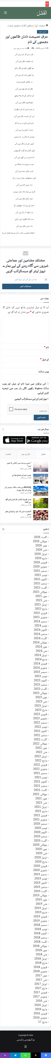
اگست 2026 (40, 537)
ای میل (44, 359)
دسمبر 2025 (40, 571)
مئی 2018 (41, 954)
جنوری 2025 (40, 617)
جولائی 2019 (40, 895)
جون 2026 (41, 545)
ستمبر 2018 (40, 937)
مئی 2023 (41, 701)
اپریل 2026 (40, 554)
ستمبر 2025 (40, 583)
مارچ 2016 (41, 1009)
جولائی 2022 (40, 744)
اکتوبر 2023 (40, 680)
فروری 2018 (40, 967)
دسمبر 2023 (40, 672)
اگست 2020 (40, 840)
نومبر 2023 (41, 676)
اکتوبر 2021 (40, 781)
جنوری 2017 (40, 996)
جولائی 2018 (40, 946)
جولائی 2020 (40, 845)
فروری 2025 (40, 613)
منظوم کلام (27, 26)
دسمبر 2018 (40, 925)
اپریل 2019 (40, 908)
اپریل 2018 (40, 959)
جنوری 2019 (40, 921)
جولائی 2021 (40, 794)
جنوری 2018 (40, 971)
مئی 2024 (41, 651)
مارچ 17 (42, 1022)
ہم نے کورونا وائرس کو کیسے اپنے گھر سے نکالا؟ (18, 501)
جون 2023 (41, 697)
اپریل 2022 (40, 756)
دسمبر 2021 (40, 773)
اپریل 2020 (40, 857)
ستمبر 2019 (40, 887)
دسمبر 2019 (40, 874)
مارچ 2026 (41, 558)
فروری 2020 (40, 866)
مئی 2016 (41, 1001)
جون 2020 (41, 849)
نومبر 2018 (41, 929)
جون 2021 (41, 798)
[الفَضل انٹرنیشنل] (42, 13)
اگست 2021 (40, 790)
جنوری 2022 (40, 769)
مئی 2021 (41, 803)
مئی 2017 (41, 980)
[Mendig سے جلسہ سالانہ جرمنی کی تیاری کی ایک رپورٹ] (40, 491)
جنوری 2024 (40, 668)
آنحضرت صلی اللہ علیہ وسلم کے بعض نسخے (18, 513)
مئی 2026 (41, 550)
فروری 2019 (40, 916)
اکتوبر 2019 (40, 883)
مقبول (43, 454)
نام (46, 347)
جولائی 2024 (40, 642)
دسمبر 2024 (40, 621)
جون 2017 (41, 975)
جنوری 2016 (40, 1018)
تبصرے (8, 454)
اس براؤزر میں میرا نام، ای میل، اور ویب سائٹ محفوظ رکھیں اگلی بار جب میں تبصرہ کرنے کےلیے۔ (25, 388)
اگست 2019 (40, 891)
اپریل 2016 (40, 1005)
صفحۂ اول (40, 26)
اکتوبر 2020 (40, 832)
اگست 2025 (40, 588)
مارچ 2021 (41, 811)
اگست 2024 (40, 638)
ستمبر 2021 (40, 786)
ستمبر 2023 (40, 684)
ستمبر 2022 (40, 735)
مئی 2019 (41, 904)
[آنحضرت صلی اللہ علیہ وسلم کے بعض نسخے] (40, 515)
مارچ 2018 (41, 963)
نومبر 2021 (41, 777)
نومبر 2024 (41, 625)
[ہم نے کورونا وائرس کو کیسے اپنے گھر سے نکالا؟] (40, 503)
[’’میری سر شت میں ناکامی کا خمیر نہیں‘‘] (40, 467)
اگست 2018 (40, 942)
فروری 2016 (40, 1013)
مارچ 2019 (41, 912)
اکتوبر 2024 (40, 630)
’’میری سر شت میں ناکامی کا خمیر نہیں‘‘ (19, 465)
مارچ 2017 (41, 988)
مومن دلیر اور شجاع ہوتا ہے (21, 475)
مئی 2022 (41, 752)
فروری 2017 (40, 992)
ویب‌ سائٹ (43, 371)
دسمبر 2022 (40, 722)
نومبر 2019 (41, 878)
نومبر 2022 (41, 727)
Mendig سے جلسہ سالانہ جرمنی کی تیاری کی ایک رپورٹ (17, 489)
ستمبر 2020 (40, 836)
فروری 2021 (40, 815)
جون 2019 (41, 899)
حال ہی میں (25, 454)
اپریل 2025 (40, 604)
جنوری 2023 (40, 718)
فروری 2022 (40, 765)
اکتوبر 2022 (40, 731)
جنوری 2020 (40, 870)
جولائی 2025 (40, 592)
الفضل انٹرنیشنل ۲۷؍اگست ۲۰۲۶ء (27, 4)
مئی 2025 (41, 600)
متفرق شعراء (13, 26)
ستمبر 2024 (40, 634)
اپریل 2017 (40, 984)
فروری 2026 (40, 562)
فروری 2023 (40, 714)
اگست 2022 (40, 739)
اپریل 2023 (40, 706)
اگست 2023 (40, 689)
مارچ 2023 (41, 710)
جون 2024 (41, 647)
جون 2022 (41, 748)
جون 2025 (41, 596)
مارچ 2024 (41, 659)
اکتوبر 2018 (40, 933)
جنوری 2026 (40, 566)
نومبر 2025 (41, 575)
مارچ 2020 (41, 862)
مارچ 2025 (41, 609)
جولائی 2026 (40, 541)
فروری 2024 (40, 663)
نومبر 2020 (41, 828)
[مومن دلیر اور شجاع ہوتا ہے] (40, 479)
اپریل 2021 (40, 807)
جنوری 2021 (40, 819)
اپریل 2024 (40, 655)
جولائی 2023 (40, 693)
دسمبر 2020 (40, 824)
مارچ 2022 (41, 760)
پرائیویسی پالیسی (26, 1039)
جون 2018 (41, 950)
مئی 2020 (41, 853)
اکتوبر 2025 (40, 579)
